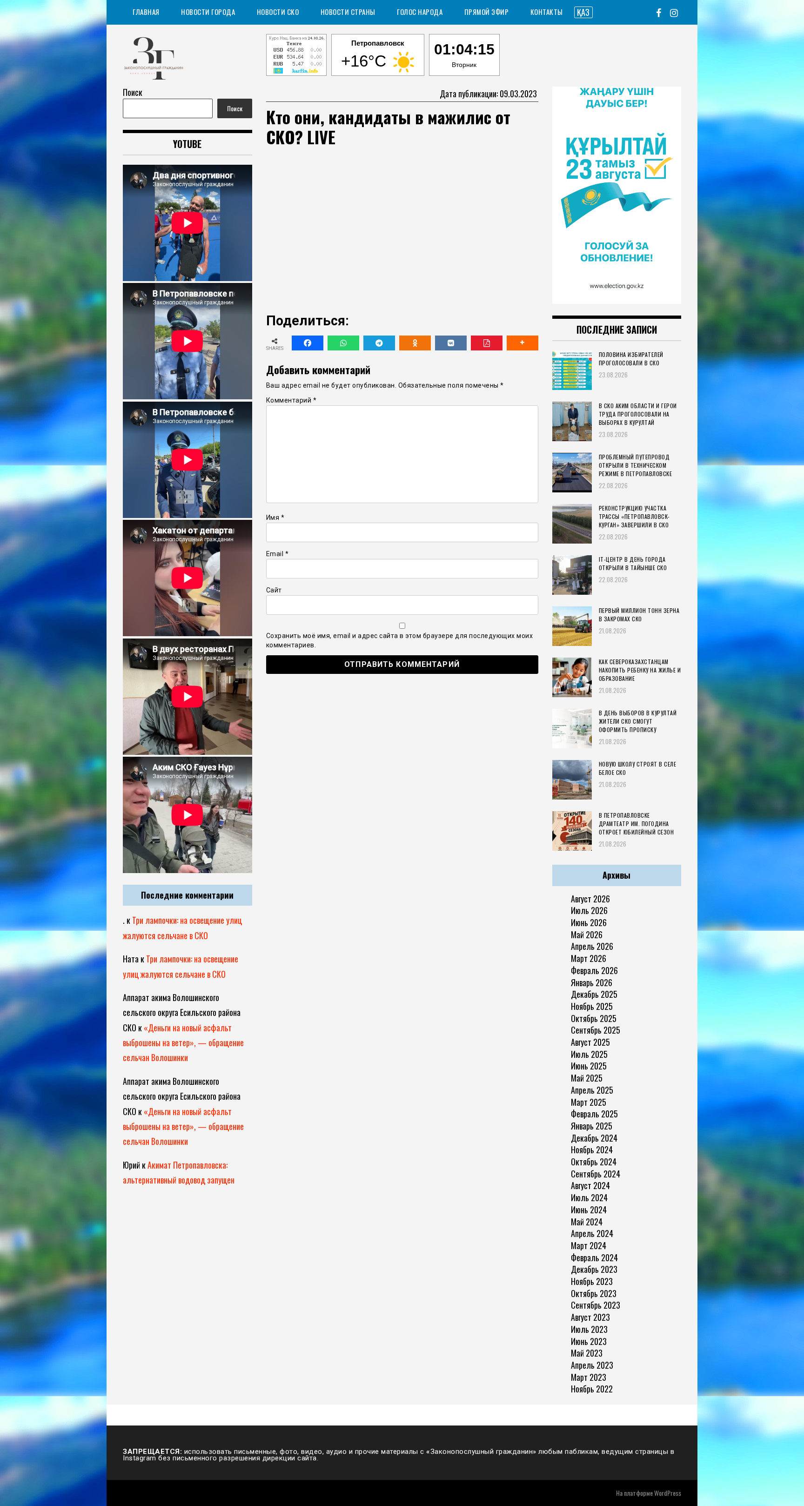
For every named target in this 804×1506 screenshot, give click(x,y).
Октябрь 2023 (593, 1293)
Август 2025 (590, 1042)
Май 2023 (587, 1353)
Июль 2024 (589, 1197)
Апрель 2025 (592, 1090)
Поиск (132, 92)
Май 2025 (587, 1078)
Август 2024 (590, 1185)
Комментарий (291, 400)
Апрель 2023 (592, 1365)
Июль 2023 (589, 1329)
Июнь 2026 (589, 922)
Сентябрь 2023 (595, 1305)
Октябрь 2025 (593, 1018)
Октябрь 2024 (593, 1162)
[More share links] (522, 343)
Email (277, 554)
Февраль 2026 (594, 970)
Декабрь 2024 (594, 1138)
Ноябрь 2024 (592, 1149)
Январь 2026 (591, 982)
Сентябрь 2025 (595, 1030)
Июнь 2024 (589, 1209)
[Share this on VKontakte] (451, 343)
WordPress (667, 1493)
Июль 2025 (589, 1054)
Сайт (274, 590)
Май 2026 (587, 934)
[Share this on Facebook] (307, 343)
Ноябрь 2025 (592, 1006)
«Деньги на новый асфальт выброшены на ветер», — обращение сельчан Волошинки (183, 1043)
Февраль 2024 (594, 1257)
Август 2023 (590, 1317)
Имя (275, 517)
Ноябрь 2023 (592, 1281)
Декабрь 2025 (594, 994)
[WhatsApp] (343, 343)
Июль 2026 (589, 910)
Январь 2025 (591, 1126)
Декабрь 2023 (594, 1269)
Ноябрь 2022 (592, 1389)
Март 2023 (588, 1377)
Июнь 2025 (589, 1066)
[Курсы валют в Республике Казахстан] (296, 56)
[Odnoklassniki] (415, 343)
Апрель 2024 (592, 1233)
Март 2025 (588, 1102)
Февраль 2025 (594, 1114)
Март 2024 (588, 1245)
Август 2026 (590, 899)
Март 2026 (588, 958)
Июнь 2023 (589, 1341)
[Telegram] (379, 343)
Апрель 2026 (592, 946)
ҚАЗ (583, 12)
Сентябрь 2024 (595, 1174)
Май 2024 (587, 1222)
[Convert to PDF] (486, 343)
